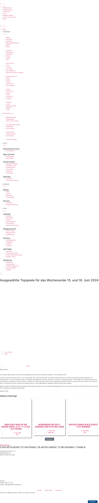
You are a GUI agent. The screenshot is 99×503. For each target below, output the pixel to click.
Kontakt (39, 490)
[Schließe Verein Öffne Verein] (4, 210)
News (6, 354)
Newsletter (5, 445)
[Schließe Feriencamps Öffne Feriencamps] (12, 113)
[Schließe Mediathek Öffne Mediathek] (4, 186)
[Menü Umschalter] (2, 27)
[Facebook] (6, 22)
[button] (1, 273)
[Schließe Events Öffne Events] (4, 145)
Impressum (58, 490)
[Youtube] (10, 22)
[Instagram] (2, 22)
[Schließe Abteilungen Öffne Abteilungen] (4, 34)
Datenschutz (48, 490)
